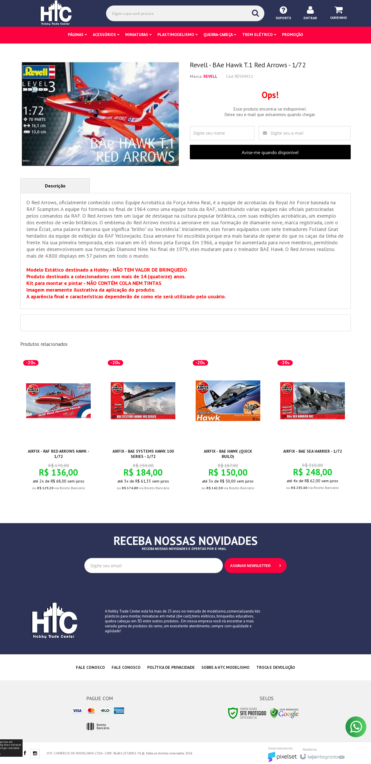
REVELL (210, 76)
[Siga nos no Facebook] (24, 754)
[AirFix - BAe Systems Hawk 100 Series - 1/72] (143, 428)
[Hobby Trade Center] (60, 13)
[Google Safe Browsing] (284, 713)
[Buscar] (255, 13)
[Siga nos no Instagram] (35, 754)
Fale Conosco (90, 667)
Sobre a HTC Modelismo (225, 667)
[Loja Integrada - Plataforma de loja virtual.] (322, 755)
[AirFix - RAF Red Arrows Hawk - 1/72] (58, 428)
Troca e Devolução (275, 667)
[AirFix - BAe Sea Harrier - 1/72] (312, 428)
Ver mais (61, 464)
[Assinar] (255, 565)
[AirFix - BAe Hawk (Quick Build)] (228, 428)
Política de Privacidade (171, 667)
